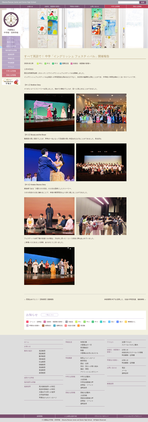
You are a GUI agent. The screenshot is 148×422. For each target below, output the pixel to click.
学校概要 (11, 63)
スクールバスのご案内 (130, 345)
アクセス (11, 67)
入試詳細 (83, 379)
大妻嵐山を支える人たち (89, 353)
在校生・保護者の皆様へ (52, 6)
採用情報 (39, 416)
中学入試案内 (85, 376)
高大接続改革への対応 (47, 386)
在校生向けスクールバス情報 (132, 352)
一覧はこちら (49, 315)
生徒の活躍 (71, 325)
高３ (121, 322)
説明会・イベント (86, 385)
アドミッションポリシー (89, 372)
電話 (123, 368)
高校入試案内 (85, 392)
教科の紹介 (11, 42)
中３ (56, 63)
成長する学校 (11, 46)
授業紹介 (48, 325)
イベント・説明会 (35, 322)
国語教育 (42, 353)
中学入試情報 (115, 6)
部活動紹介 (84, 347)
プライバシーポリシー (102, 416)
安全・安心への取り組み (89, 366)
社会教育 (42, 362)
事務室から (131, 322)
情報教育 (42, 364)
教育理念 (83, 361)
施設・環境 (84, 369)
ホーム (11, 38)
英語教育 (42, 351)
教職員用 (110, 384)
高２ (112, 322)
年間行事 (83, 342)
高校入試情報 (137, 6)
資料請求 (83, 388)
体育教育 (42, 373)
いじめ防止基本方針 (70, 416)
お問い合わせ (94, 6)
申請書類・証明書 (128, 355)
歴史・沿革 (84, 363)
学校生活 (11, 58)
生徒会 (71, 322)
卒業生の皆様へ (75, 6)
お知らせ (30, 6)
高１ (104, 322)
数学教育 (42, 356)
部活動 (83, 325)
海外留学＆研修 (11, 50)
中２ (48, 63)
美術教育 (42, 367)
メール (124, 370)
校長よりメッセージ (87, 358)
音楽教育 (42, 370)
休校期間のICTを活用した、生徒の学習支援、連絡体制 (125, 299)
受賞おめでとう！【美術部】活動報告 (39, 299)
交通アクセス (126, 342)
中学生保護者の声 (86, 382)
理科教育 (42, 359)
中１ (40, 63)
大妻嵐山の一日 (86, 345)
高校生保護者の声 (86, 398)
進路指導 (11, 54)
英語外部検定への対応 (47, 389)
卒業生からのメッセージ (48, 397)
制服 (82, 350)
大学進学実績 (44, 395)
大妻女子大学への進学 (47, 392)
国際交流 (65, 63)
